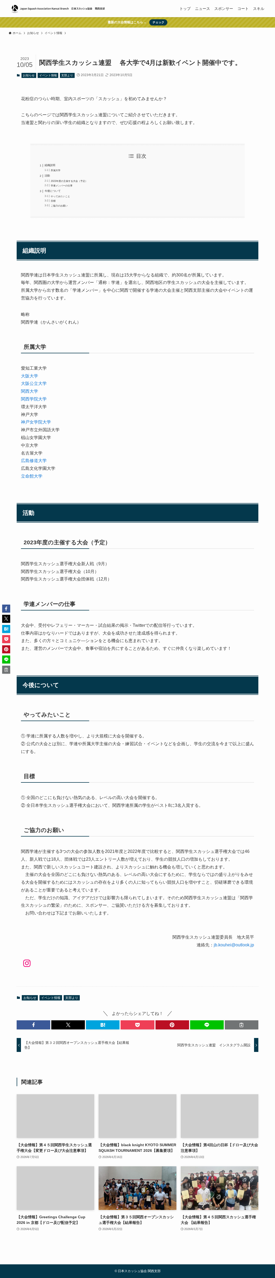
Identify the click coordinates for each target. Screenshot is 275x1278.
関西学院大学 (34, 399)
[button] (33, 1024)
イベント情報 (48, 75)
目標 (53, 200)
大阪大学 (31, 376)
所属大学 (55, 170)
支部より (67, 75)
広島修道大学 (34, 460)
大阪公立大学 (34, 383)
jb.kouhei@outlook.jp (234, 945)
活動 (47, 175)
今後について (53, 190)
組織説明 (50, 165)
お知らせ (29, 75)
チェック (158, 22)
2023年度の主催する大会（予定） (69, 180)
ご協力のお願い (59, 205)
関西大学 (29, 391)
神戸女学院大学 (36, 422)
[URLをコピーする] (241, 1024)
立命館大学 (31, 476)
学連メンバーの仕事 (62, 185)
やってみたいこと (60, 196)
